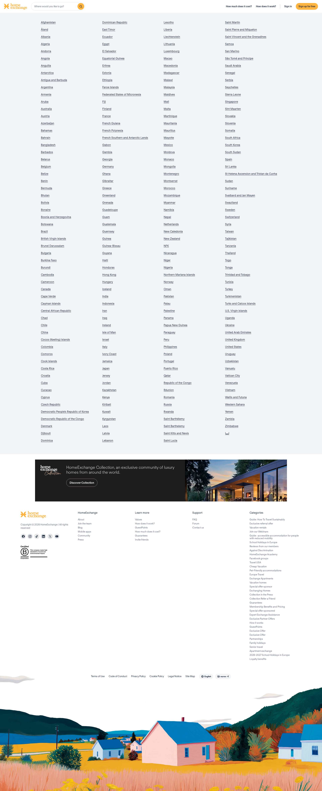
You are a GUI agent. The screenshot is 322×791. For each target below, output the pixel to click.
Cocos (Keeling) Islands (55, 339)
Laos (105, 426)
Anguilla (46, 65)
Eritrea (106, 65)
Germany (108, 166)
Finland (106, 108)
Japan (106, 368)
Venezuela (231, 382)
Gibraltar (107, 181)
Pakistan (169, 296)
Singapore (231, 101)
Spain (228, 159)
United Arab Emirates (238, 332)
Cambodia (47, 274)
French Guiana (111, 123)
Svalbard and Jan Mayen (240, 195)
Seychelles (231, 87)
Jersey (106, 375)
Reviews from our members (264, 546)
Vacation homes (258, 582)
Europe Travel (257, 574)
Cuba (44, 382)
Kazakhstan (109, 390)
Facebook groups (259, 558)
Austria (45, 116)
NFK (166, 245)
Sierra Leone (233, 94)
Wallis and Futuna (236, 397)
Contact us (198, 527)
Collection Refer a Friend (262, 598)
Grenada (107, 202)
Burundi (45, 267)
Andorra (46, 51)
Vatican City (232, 375)
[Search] (80, 6)
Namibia (169, 209)
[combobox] (58, 6)
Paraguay (169, 332)
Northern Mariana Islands (179, 274)
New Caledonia (173, 231)
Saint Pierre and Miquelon (241, 29)
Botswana (47, 224)
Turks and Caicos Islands (240, 303)
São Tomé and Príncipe (239, 58)
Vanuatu (230, 368)
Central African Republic (56, 310)
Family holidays (258, 643)
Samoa (229, 44)
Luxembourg (171, 51)
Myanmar (169, 202)
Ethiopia (107, 80)
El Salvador (109, 51)
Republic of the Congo (178, 382)
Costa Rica (47, 368)
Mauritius (169, 130)
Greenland (108, 195)
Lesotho (169, 22)
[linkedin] (43, 536)
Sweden (230, 209)
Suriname (231, 188)
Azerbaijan (47, 123)
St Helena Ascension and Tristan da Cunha (251, 173)
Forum (195, 523)
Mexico (168, 145)
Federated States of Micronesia (121, 94)
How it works (256, 623)
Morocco (169, 188)
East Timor (108, 29)
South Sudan (233, 152)
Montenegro (171, 173)
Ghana (106, 173)
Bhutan (45, 195)
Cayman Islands (51, 303)
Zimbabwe (231, 426)
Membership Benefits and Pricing (267, 606)
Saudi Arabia (233, 65)
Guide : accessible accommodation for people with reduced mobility (274, 537)
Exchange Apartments (261, 578)
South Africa (232, 137)
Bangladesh (48, 145)
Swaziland (231, 202)
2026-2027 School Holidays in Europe (270, 655)
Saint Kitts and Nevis (176, 433)
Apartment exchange (261, 651)
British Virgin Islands (53, 238)
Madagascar (171, 72)
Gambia (107, 152)
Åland (44, 29)
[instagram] (30, 536)
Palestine (169, 310)
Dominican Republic (114, 22)
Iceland (106, 289)
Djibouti (46, 433)
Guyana (107, 253)
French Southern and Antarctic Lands (125, 137)
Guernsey (108, 231)
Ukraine (229, 325)
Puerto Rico (171, 368)
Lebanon (107, 440)
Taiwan (229, 231)
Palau (167, 303)
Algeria (45, 44)
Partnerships (256, 639)
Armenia (46, 94)
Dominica (47, 440)
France (106, 116)
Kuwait (106, 411)
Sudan (229, 181)
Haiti (105, 260)
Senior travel (256, 647)
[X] (50, 536)
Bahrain (45, 137)
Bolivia (45, 202)
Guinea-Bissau (111, 245)
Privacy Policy (138, 676)
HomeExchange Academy (263, 554)
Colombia (47, 346)
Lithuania (169, 44)
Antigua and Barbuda (54, 80)
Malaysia (169, 87)
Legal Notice (174, 676)
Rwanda (169, 411)
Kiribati (106, 404)
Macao (168, 58)
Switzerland (232, 217)
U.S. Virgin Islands (236, 310)
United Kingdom (235, 339)
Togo (228, 260)
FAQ (194, 519)
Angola (45, 58)
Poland (168, 354)
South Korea (232, 145)
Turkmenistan (233, 296)
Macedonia (171, 65)
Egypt (105, 44)
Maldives (169, 94)
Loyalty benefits (258, 659)
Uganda (230, 318)
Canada (46, 289)
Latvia (106, 433)
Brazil (44, 231)
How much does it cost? (239, 6)
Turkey (229, 289)
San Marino (232, 51)
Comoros (47, 354)
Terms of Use (98, 676)
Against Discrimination (261, 550)
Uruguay (230, 354)
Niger (167, 260)
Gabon (106, 145)
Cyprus (45, 397)
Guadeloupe (110, 209)
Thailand (230, 253)
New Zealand (172, 238)
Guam (106, 217)
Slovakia (230, 116)
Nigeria (168, 267)
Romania (169, 397)
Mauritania (170, 123)
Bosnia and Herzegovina (56, 217)
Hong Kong (109, 274)
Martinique (170, 116)
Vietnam (230, 390)
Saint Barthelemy (174, 426)
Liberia (168, 29)
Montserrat (170, 181)
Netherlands (171, 224)
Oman (167, 289)
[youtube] (57, 536)
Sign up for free (307, 6)
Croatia (45, 375)
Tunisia (229, 282)
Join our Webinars (259, 531)
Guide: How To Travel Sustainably (267, 519)
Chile (44, 325)
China (44, 332)
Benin (44, 181)
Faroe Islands (110, 87)
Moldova (169, 152)
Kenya (106, 397)
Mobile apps (84, 531)
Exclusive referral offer (261, 523)
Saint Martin (232, 22)
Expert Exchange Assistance (265, 614)
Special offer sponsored (262, 610)
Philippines (170, 346)
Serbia (229, 80)
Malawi (168, 80)
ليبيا (227, 433)
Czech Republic (50, 404)
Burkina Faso (49, 260)
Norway (168, 282)
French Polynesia (112, 130)
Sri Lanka (230, 166)
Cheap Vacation (258, 566)
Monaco (169, 159)
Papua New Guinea (175, 325)
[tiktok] (36, 536)
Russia (168, 404)
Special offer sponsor (261, 586)
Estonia (106, 72)
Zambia (229, 418)
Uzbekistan (232, 361)
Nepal (167, 217)
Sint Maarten (233, 108)
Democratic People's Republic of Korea (65, 411)
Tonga (229, 267)
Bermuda (46, 188)
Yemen (229, 411)
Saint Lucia (170, 440)
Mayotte (169, 137)
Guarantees (141, 535)
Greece (107, 188)
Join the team (85, 523)
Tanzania (230, 245)
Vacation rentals (258, 527)
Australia (46, 108)
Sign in (288, 6)
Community (84, 535)
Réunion (169, 390)
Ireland (106, 325)
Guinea (106, 238)
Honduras (108, 267)
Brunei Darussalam (52, 245)
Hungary (107, 282)
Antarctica (47, 72)
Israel (105, 339)
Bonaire (45, 209)
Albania (45, 36)
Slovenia (230, 123)
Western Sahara (235, 404)
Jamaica (107, 361)
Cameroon (47, 282)
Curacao (46, 390)
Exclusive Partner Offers (262, 618)
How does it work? (266, 6)
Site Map (190, 676)
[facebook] (23, 536)
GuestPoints (141, 527)
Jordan (106, 382)
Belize (44, 173)
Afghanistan (48, 22)
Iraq (104, 318)
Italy (104, 346)
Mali (166, 101)
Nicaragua (170, 253)
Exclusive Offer (257, 631)
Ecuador (107, 36)
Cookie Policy (157, 676)
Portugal (169, 361)
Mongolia (170, 166)
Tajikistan (230, 238)
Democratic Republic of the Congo (62, 418)
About (81, 519)
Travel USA (255, 562)
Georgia (107, 159)
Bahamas (46, 130)
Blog (80, 527)
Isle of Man (109, 332)
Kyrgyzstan (109, 418)
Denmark (46, 426)
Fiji (104, 101)
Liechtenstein (172, 36)
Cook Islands (49, 361)
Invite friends (142, 539)
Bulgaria (46, 253)
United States (233, 346)
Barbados (47, 152)
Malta (167, 108)
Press (81, 539)
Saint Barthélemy (174, 418)
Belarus (45, 159)
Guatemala (109, 224)
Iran (104, 310)
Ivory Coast (109, 354)
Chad (44, 318)
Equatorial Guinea (113, 58)
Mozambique (172, 195)
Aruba (44, 101)
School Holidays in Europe (263, 542)
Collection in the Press (261, 594)
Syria (228, 224)
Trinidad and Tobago (237, 274)
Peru (166, 339)
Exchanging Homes (260, 590)
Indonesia (108, 303)
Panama (169, 318)
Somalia (230, 130)
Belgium (46, 166)
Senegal (230, 72)
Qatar (167, 375)
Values (138, 519)
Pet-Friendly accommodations (265, 570)
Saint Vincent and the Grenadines (245, 36)
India (105, 296)
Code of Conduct (118, 676)
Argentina (47, 87)
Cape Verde (48, 296)
